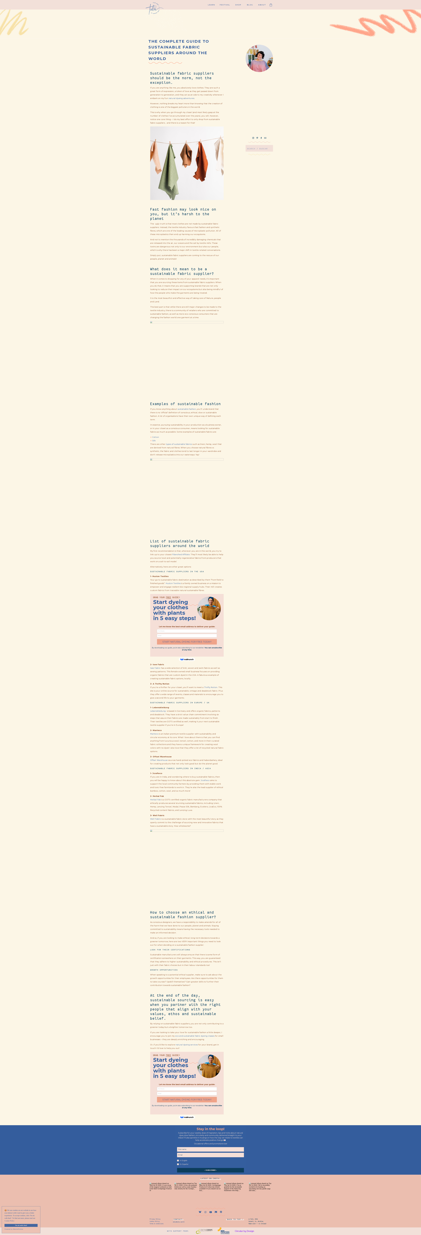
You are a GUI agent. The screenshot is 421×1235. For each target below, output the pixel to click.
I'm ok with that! (21, 1225)
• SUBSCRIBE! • (210, 1170)
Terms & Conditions (156, 1223)
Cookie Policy (9, 1221)
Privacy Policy (155, 1219)
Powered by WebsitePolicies (13, 1229)
